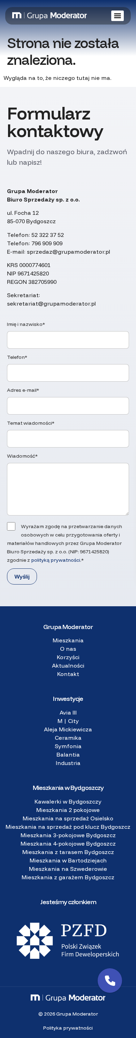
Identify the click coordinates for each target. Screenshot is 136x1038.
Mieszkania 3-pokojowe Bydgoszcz (68, 835)
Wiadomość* (22, 456)
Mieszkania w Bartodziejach (68, 860)
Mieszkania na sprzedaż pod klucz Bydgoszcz (68, 826)
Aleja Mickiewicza (68, 729)
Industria (68, 762)
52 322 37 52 (47, 234)
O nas (68, 648)
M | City (68, 720)
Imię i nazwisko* (26, 324)
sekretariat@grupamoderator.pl (51, 303)
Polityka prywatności (68, 1028)
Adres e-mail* (23, 390)
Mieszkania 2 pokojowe (68, 809)
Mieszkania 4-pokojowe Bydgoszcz (68, 843)
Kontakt (68, 673)
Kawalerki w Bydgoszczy (68, 801)
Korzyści (68, 657)
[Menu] (117, 16)
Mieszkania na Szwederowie (68, 868)
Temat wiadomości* (30, 423)
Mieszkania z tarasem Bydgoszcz (68, 851)
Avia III (68, 712)
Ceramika (68, 737)
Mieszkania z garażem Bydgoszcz (68, 877)
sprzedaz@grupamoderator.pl (68, 251)
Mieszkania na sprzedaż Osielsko (68, 818)
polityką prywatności (55, 560)
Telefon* (17, 357)
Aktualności (68, 665)
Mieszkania (68, 640)
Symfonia (68, 746)
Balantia (68, 754)
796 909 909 (46, 243)
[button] (110, 980)
